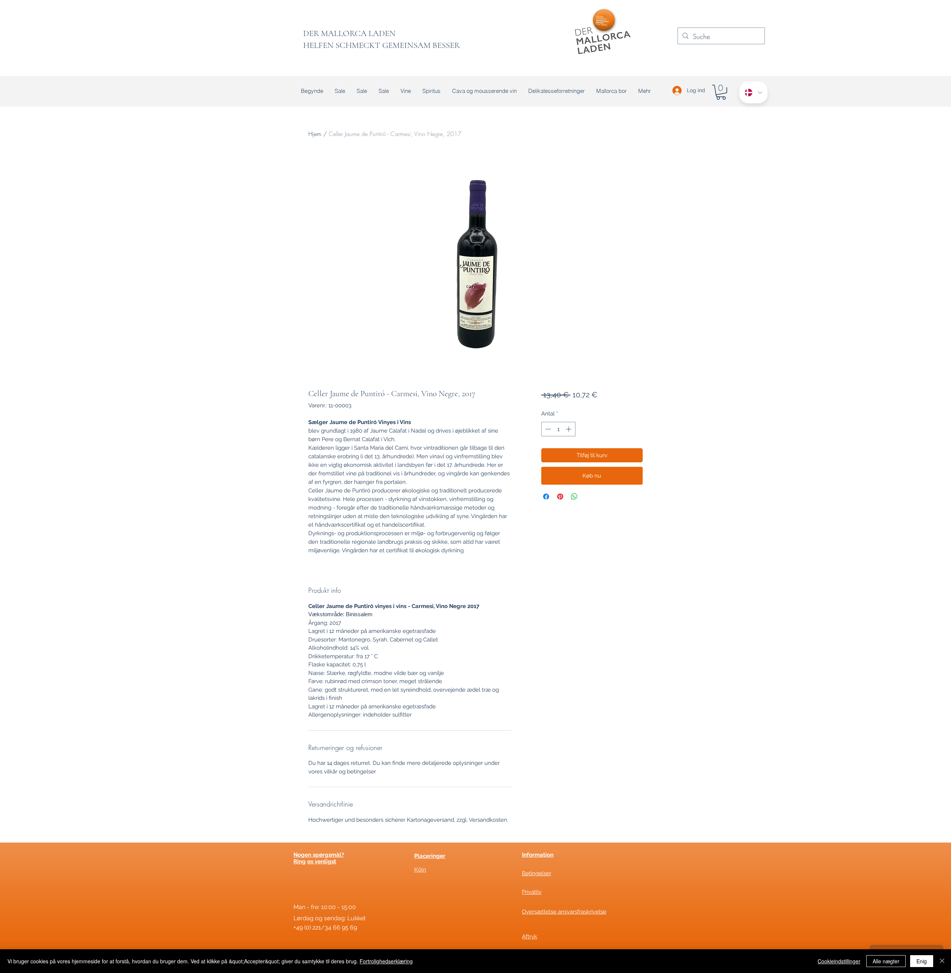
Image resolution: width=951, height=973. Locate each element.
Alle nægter (886, 961)
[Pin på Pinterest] (560, 496)
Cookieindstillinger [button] (839, 961)
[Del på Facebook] (546, 496)
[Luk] (942, 961)
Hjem (314, 134)
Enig (921, 961)
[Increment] (569, 429)
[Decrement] (547, 429)
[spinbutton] (558, 429)
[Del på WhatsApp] (574, 496)
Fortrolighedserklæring (386, 961)
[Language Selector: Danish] (753, 92)
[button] (721, 92)
